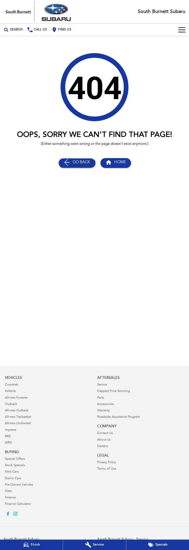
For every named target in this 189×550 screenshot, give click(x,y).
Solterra (10, 391)
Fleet (8, 491)
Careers (102, 446)
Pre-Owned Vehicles (19, 485)
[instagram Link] (15, 514)
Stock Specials (15, 465)
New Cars (12, 472)
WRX (8, 443)
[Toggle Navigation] (181, 30)
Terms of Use (106, 469)
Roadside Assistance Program (118, 417)
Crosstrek (11, 384)
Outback (11, 404)
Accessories (105, 404)
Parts (100, 398)
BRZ (8, 436)
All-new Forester (16, 398)
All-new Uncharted (18, 423)
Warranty (103, 410)
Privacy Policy (106, 462)
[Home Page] (38, 11)
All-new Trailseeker (18, 417)
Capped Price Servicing (113, 391)
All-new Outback (16, 410)
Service (102, 384)
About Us (104, 440)
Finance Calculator (18, 504)
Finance (10, 497)
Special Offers (15, 459)
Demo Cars (13, 478)
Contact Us (105, 433)
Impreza (10, 430)
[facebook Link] (8, 514)
